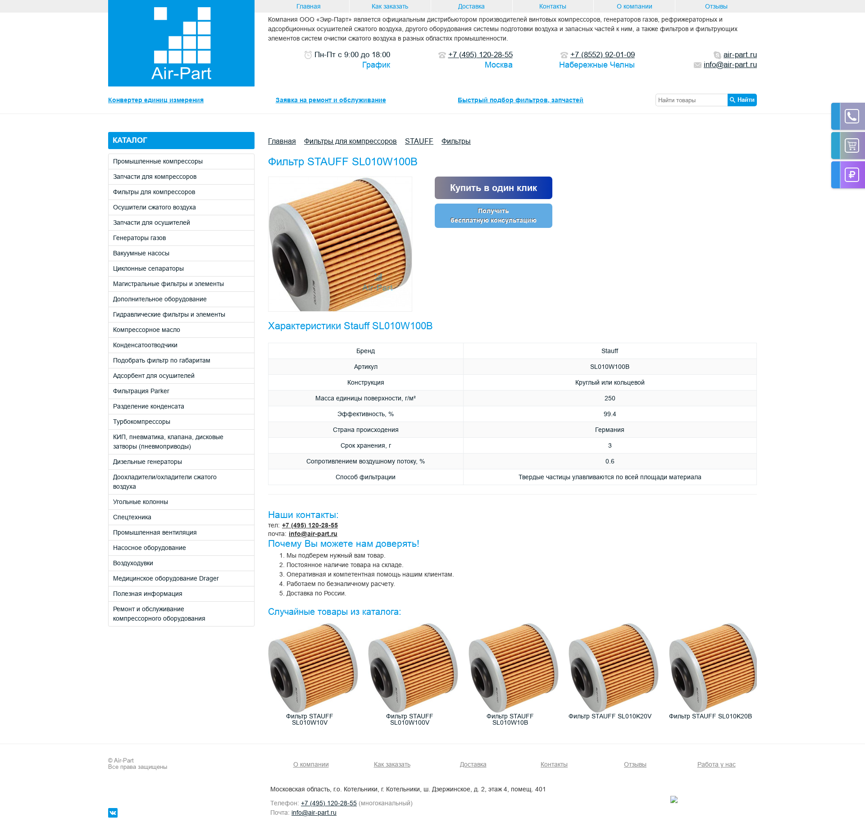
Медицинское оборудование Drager (166, 578)
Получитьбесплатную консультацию (494, 215)
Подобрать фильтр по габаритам (161, 360)
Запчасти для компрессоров (154, 176)
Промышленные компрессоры (158, 161)
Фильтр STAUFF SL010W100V (409, 719)
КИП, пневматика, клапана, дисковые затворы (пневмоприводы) (168, 441)
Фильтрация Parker (141, 391)
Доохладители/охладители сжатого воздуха (165, 481)
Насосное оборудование (149, 547)
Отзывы (716, 6)
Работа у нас (716, 764)
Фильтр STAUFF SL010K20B (710, 716)
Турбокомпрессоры (141, 421)
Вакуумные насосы (141, 253)
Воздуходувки (133, 563)
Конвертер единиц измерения (156, 100)
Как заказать (390, 6)
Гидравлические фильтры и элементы (169, 314)
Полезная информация (147, 593)
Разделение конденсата (148, 406)
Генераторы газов (139, 237)
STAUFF (419, 141)
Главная (308, 6)
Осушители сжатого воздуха (154, 207)
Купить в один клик (493, 187)
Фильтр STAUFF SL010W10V (309, 719)
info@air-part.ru (313, 534)
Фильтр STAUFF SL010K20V (610, 716)
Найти (746, 99)
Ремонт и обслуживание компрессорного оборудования (159, 613)
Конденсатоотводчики (145, 345)
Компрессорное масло (146, 329)
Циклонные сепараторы (148, 268)
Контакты (552, 6)
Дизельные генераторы (147, 461)
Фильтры (456, 141)
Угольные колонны (140, 501)
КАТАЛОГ (130, 140)
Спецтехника (132, 517)
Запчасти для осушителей (151, 222)
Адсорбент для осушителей (154, 375)
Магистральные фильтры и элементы (168, 283)
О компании (634, 6)
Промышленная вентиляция (155, 532)
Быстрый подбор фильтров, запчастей (520, 100)
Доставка (471, 6)
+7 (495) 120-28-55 (310, 525)
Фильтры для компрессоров (154, 191)
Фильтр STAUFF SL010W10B (510, 719)
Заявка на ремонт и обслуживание (331, 100)
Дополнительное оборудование (160, 299)
